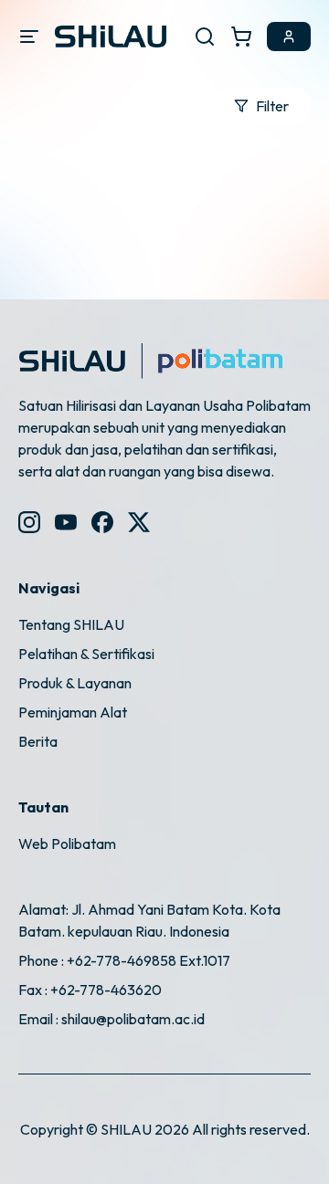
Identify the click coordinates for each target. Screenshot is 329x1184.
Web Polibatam (67, 843)
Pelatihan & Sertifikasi (86, 653)
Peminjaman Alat (72, 712)
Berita (38, 741)
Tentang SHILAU (71, 624)
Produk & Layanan (75, 683)
